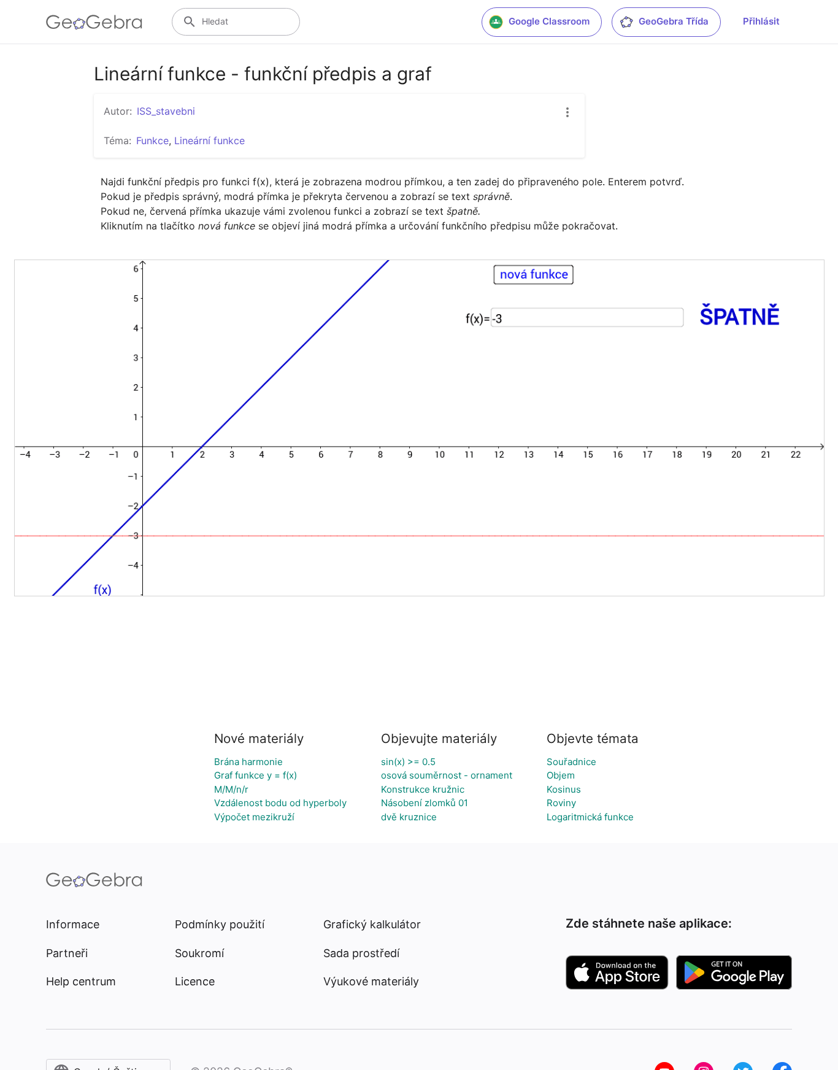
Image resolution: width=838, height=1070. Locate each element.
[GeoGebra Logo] (94, 22)
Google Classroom (549, 21)
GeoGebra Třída (674, 21)
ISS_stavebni (166, 111)
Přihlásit (761, 21)
